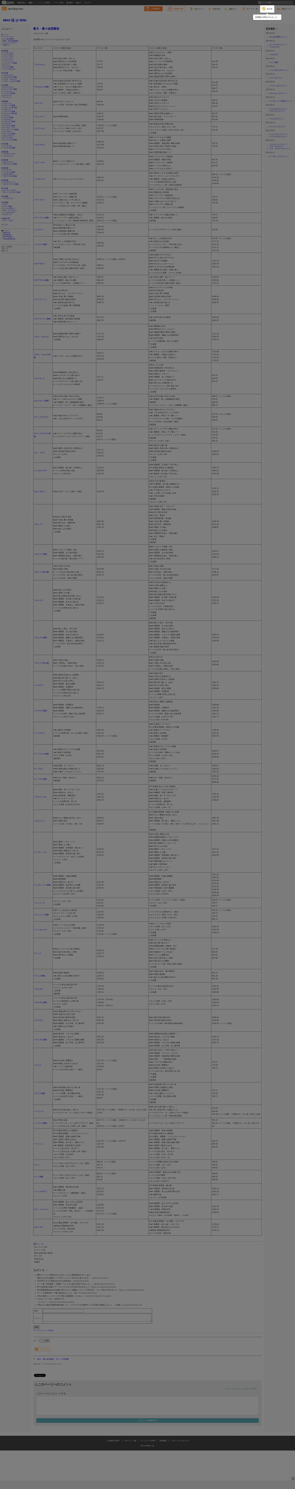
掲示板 (269, 9)
